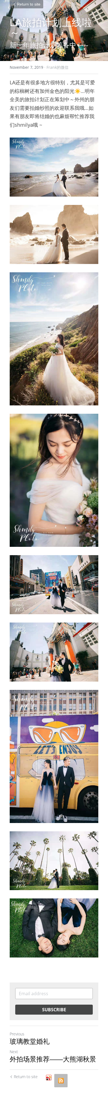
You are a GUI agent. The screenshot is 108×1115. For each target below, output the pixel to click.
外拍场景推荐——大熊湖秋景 (53, 1059)
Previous (17, 1034)
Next (14, 1051)
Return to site (28, 4)
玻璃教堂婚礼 (30, 1041)
